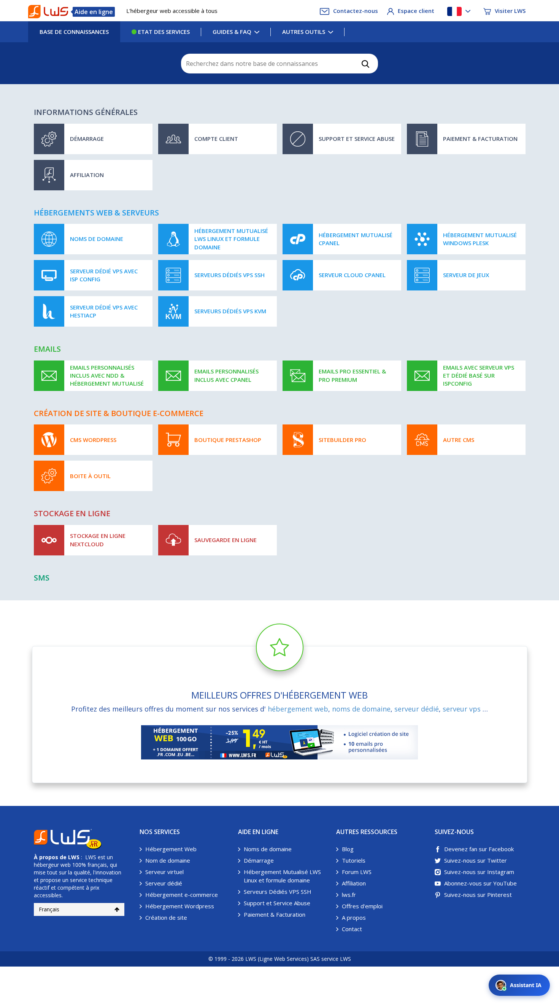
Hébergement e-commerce (181, 894)
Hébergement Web (171, 849)
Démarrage (259, 860)
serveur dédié (416, 708)
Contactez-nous (355, 10)
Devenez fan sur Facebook (479, 849)
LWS (73, 857)
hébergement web (298, 708)
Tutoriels (353, 860)
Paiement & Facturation (274, 914)
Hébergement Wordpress (179, 906)
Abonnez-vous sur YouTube (480, 883)
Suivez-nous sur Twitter (475, 860)
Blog (348, 849)
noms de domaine (361, 708)
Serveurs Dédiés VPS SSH (277, 891)
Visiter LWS (510, 10)
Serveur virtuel (164, 872)
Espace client (416, 10)
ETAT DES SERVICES (163, 31)
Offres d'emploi (362, 906)
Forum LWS (357, 872)
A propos (354, 917)
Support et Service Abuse (277, 903)
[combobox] (279, 63)
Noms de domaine (268, 849)
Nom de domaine (167, 860)
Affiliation (354, 883)
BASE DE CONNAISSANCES (74, 31)
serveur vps (462, 708)
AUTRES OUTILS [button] (303, 31)
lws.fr (349, 894)
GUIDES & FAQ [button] (232, 31)
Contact (352, 929)
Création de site (166, 917)
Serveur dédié (163, 883)
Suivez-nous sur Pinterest (478, 894)
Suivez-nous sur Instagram (479, 872)
